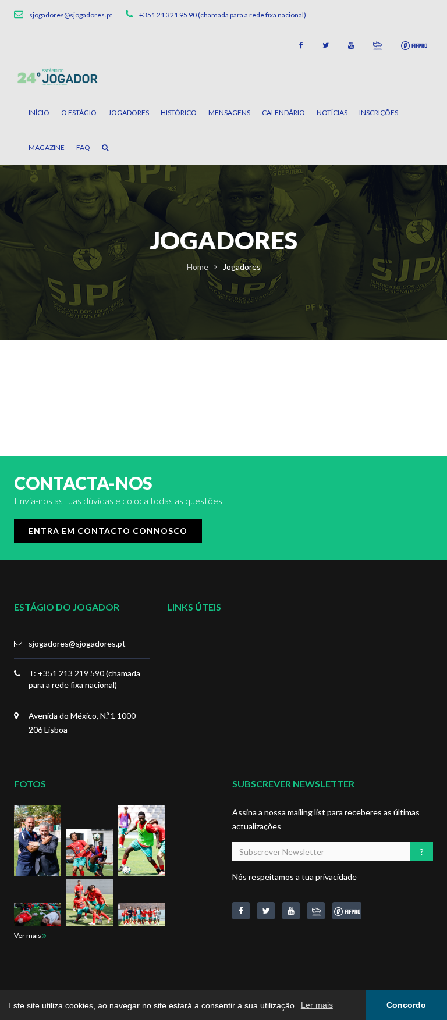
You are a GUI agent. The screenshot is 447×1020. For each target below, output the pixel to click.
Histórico (179, 112)
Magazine (47, 147)
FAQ (83, 147)
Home (197, 267)
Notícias (332, 112)
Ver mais (28, 935)
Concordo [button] (406, 1005)
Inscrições (378, 112)
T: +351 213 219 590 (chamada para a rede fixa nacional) (84, 679)
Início (39, 112)
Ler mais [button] (317, 1005)
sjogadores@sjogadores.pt (77, 643)
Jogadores (128, 112)
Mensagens (229, 112)
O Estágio (79, 112)
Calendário (283, 112)
